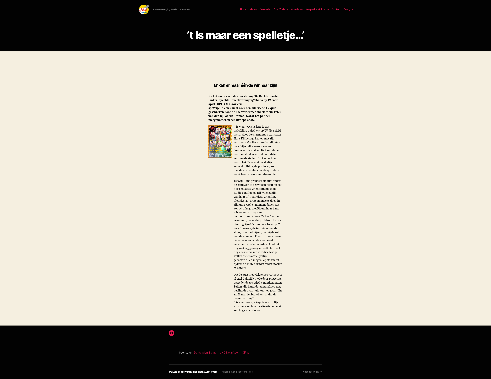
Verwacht (265, 9)
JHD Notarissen (229, 352)
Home (243, 9)
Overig (346, 9)
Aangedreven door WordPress (237, 371)
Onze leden (297, 9)
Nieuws (253, 9)
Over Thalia (279, 9)
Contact (336, 9)
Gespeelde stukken (316, 9)
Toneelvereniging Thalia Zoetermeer (198, 371)
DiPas (245, 352)
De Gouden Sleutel (205, 352)
